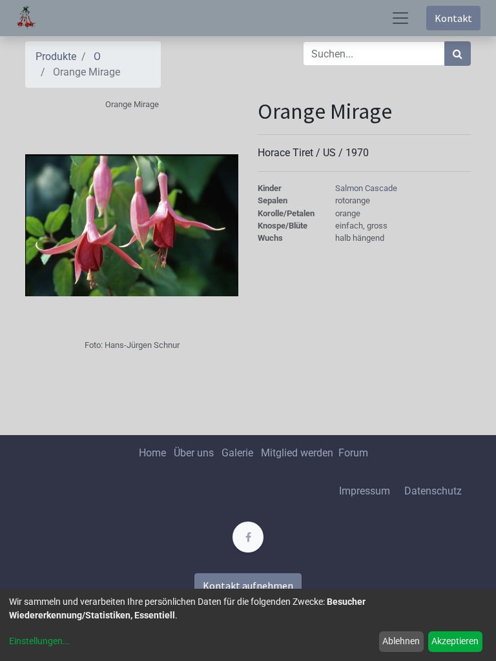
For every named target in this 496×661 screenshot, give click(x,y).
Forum (353, 453)
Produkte (56, 56)
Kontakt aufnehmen (248, 585)
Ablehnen (401, 641)
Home (152, 453)
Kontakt (453, 18)
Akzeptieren (455, 641)
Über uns (194, 453)
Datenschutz (433, 491)
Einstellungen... (39, 641)
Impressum (364, 491)
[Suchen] (457, 53)
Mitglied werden (298, 453)
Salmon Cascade (366, 188)
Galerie (237, 453)
